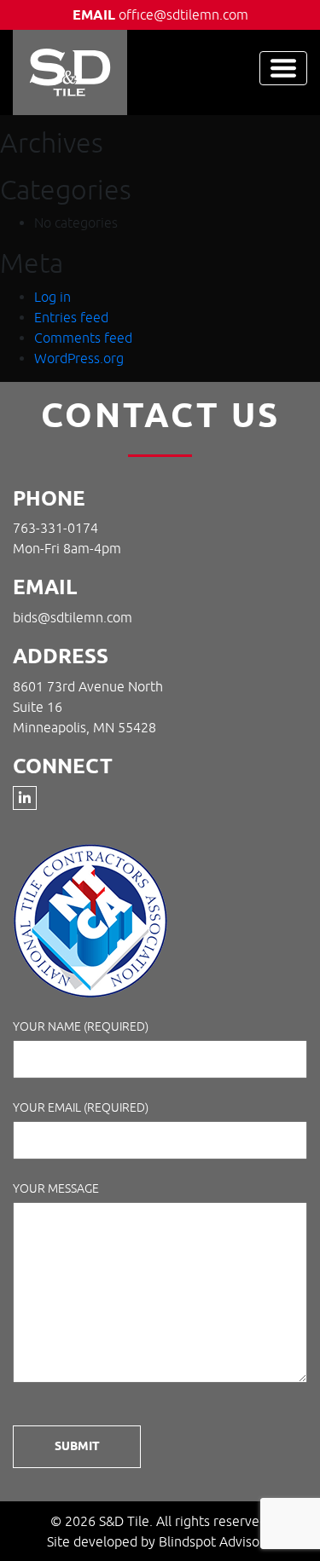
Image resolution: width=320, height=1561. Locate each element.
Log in (52, 296)
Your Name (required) (80, 1026)
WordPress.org (79, 358)
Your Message (56, 1188)
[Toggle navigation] (283, 68)
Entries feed (71, 317)
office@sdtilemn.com (183, 14)
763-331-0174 (55, 527)
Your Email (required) (80, 1107)
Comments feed (83, 337)
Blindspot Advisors (215, 1541)
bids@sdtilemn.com (72, 617)
